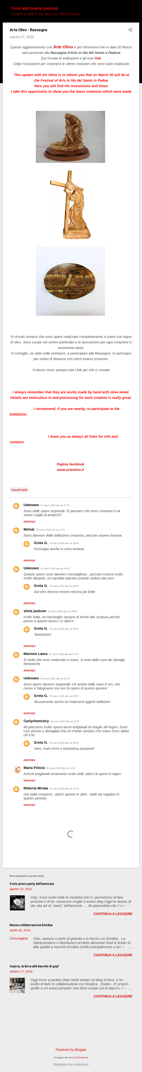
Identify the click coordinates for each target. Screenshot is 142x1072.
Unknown (31, 505)
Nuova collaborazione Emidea (31, 925)
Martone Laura (35, 654)
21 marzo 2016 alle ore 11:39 (63, 788)
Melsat (29, 529)
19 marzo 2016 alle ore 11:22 (60, 768)
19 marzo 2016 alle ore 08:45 (63, 696)
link (98, 58)
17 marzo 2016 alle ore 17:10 (54, 505)
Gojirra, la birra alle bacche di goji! (34, 966)
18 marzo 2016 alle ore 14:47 (54, 568)
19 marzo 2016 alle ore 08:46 (63, 743)
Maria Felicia (34, 768)
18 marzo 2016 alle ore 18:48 (62, 611)
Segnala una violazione (71, 1064)
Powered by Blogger (71, 1050)
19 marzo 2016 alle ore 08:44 (63, 543)
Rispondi (29, 521)
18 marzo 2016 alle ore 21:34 (54, 678)
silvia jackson (35, 611)
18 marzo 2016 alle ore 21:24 (63, 654)
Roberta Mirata (36, 788)
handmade (19, 490)
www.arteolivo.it (70, 470)
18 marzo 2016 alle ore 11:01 (50, 529)
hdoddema (82, 1057)
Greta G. (41, 543)
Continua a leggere (113, 914)
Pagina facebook (70, 464)
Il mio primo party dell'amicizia (32, 884)
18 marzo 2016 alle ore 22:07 (64, 721)
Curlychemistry (36, 721)
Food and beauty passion (34, 8)
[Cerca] (137, 9)
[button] (130, 30)
